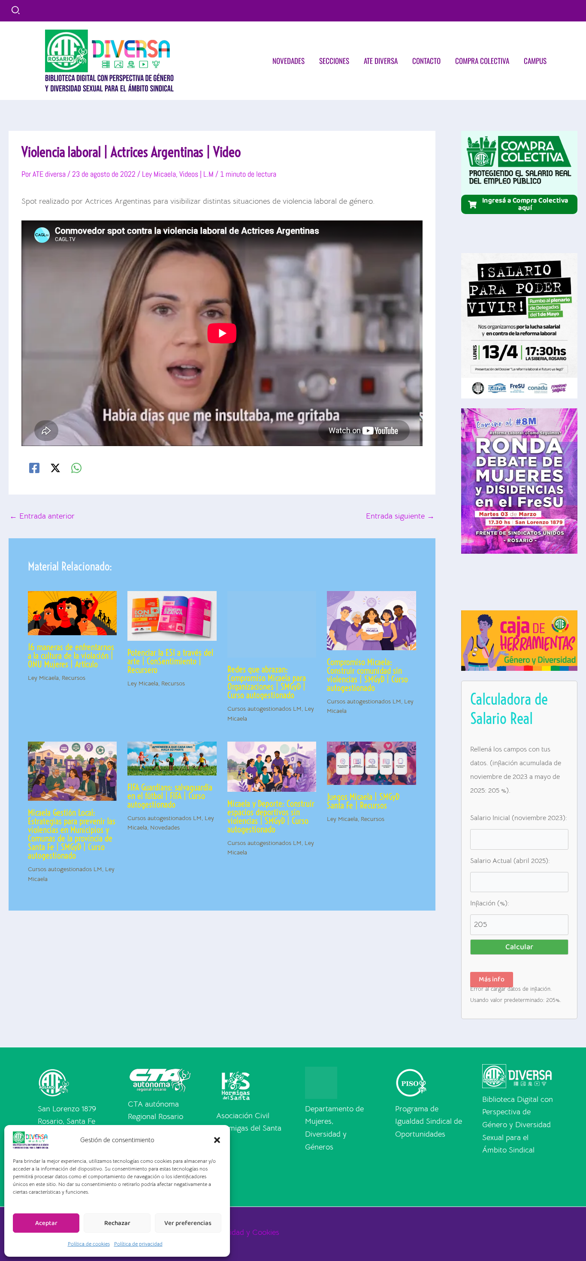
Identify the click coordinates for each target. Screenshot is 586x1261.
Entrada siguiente (400, 516)
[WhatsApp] (76, 468)
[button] (217, 1140)
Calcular (519, 947)
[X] (55, 468)
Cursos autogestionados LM (65, 869)
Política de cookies (89, 1243)
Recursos (73, 678)
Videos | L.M (196, 174)
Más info (491, 979)
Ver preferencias (187, 1223)
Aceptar (46, 1223)
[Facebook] (34, 468)
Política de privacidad (138, 1243)
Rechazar (117, 1223)
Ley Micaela (159, 174)
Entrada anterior (42, 516)
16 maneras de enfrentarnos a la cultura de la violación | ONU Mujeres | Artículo (71, 656)
